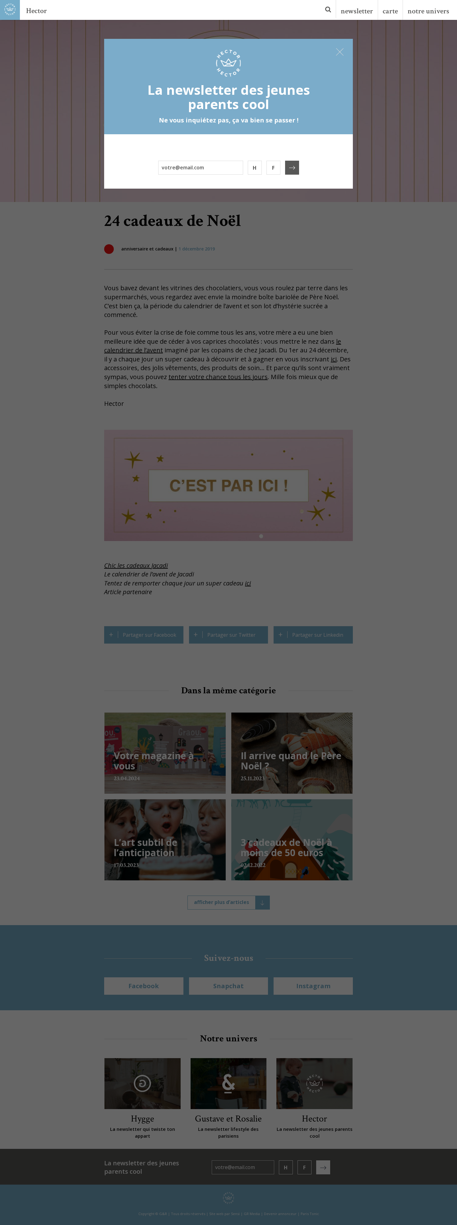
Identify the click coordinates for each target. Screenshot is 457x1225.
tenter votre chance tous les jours (218, 377)
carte (390, 11)
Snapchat (228, 986)
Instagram (313, 986)
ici (334, 359)
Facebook (143, 986)
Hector (36, 11)
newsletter (357, 11)
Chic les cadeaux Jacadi (136, 565)
